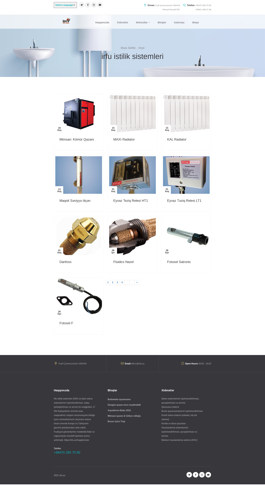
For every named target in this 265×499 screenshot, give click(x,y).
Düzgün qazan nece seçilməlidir (124, 405)
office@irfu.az (138, 363)
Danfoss (65, 262)
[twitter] (81, 5)
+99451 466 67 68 (203, 9)
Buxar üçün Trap (116, 421)
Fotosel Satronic (179, 262)
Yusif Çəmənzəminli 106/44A (167, 5)
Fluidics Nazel (123, 262)
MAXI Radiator (124, 139)
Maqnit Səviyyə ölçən (74, 200)
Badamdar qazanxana (119, 399)
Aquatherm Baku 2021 (119, 410)
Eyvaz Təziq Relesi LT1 (184, 200)
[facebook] (88, 5)
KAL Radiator (176, 139)
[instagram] (94, 5)
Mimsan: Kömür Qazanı (76, 139)
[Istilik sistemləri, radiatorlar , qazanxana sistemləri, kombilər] (66, 20)
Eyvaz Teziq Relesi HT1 (130, 200)
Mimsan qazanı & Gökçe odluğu (124, 416)
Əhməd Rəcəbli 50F (171, 9)
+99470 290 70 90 (203, 5)
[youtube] (100, 5)
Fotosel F (66, 323)
